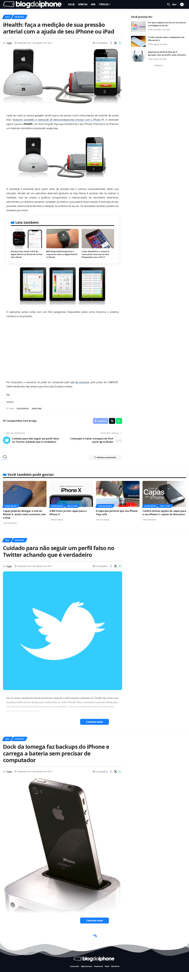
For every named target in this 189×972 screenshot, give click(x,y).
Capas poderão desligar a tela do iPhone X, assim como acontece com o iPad (24, 514)
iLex (9, 42)
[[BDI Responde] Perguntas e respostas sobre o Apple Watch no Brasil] (62, 238)
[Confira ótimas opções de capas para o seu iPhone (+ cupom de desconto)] (164, 494)
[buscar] (168, 4)
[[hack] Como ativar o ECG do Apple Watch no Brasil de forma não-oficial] (27, 238)
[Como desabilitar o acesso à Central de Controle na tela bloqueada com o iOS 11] (98, 238)
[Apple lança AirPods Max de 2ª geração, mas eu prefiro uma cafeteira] (138, 56)
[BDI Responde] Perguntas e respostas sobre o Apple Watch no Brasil (61, 254)
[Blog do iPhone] (33, 4)
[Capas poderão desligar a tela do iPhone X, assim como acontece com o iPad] (25, 494)
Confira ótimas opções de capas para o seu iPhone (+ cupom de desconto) (164, 512)
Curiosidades (105, 506)
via (8, 394)
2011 (7, 17)
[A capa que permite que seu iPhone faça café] (118, 494)
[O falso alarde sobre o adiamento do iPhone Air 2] (138, 41)
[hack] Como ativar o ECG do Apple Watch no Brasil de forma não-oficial (26, 254)
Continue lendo (94, 721)
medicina (36, 408)
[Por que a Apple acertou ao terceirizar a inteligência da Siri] (138, 26)
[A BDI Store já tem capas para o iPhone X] (71, 494)
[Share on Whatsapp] (120, 43)
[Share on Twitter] (115, 43)
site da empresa (79, 382)
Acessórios (23, 408)
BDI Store (72, 506)
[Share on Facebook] (111, 43)
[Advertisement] (158, 112)
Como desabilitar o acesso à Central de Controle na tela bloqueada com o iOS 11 (95, 254)
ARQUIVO (19, 17)
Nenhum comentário (106, 457)
